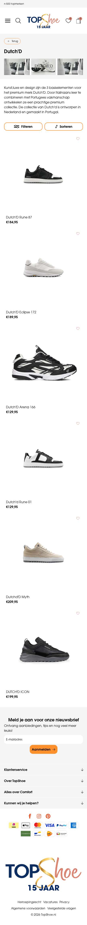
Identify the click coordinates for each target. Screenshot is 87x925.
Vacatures (50, 902)
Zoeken (5, 35)
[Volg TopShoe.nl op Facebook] (30, 816)
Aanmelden (41, 749)
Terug (15, 41)
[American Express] (73, 825)
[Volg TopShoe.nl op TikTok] (57, 816)
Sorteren (66, 127)
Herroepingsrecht (29, 902)
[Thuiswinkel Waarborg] (61, 833)
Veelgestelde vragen (61, 908)
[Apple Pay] (25, 825)
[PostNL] (49, 833)
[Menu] (7, 20)
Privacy (64, 902)
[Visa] (49, 825)
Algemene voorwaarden (28, 908)
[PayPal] (61, 825)
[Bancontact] (37, 833)
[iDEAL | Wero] (13, 825)
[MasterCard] (37, 825)
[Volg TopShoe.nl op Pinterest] (48, 816)
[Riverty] (25, 833)
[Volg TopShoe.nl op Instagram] (39, 816)
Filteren (27, 127)
